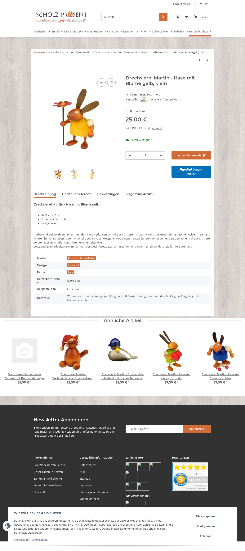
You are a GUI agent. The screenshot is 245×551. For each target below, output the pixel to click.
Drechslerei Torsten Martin (81, 258)
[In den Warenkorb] (37, 73)
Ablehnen (206, 536)
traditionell (73, 265)
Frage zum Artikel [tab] (139, 194)
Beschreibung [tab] (45, 194)
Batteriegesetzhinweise (94, 492)
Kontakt (203, 3)
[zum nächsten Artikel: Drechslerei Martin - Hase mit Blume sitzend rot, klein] (207, 60)
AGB (82, 472)
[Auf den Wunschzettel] (111, 82)
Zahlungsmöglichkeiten (49, 478)
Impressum (87, 485)
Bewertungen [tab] (108, 194)
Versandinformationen (48, 485)
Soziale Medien (182, 3)
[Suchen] (163, 17)
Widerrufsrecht (89, 499)
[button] (178, 16)
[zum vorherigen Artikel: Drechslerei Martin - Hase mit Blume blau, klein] (199, 60)
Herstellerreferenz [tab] (76, 194)
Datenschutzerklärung (100, 427)
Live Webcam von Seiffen (50, 465)
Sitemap (85, 478)
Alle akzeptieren (205, 516)
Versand (157, 128)
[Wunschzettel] (186, 16)
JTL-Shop (225, 546)
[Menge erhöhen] (161, 155)
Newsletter (41, 492)
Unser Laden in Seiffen (48, 472)
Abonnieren (197, 429)
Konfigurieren (206, 526)
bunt (70, 272)
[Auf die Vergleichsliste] (101, 82)
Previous (9, 359)
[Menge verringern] (130, 155)
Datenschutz (88, 465)
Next (236, 359)
